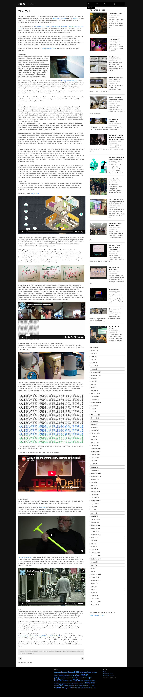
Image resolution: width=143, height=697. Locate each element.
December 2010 (96, 574)
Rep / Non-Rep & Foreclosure (114, 328)
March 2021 (94, 424)
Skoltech (75, 18)
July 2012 (94, 540)
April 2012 (94, 547)
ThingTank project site (48, 48)
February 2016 (95, 455)
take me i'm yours (91, 680)
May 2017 (94, 439)
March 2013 (94, 516)
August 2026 (95, 350)
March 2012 (94, 550)
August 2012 (95, 537)
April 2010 (94, 592)
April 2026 (94, 363)
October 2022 (95, 418)
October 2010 (95, 577)
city (87, 672)
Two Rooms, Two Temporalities (114, 268)
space (76, 680)
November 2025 (96, 372)
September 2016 (96, 452)
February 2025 (95, 393)
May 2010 (94, 589)
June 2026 (94, 357)
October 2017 (95, 436)
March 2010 (94, 596)
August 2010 (95, 583)
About (89, 4)
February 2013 (95, 519)
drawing (56, 675)
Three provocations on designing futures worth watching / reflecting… (116, 202)
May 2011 (94, 565)
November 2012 (96, 528)
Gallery (98, 4)
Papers (106, 4)
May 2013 (94, 513)
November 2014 (96, 473)
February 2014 (95, 491)
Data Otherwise (114, 57)
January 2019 (95, 430)
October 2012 (95, 531)
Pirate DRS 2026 (114, 39)
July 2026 (94, 354)
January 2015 (95, 470)
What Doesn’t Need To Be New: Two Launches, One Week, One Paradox (116, 137)
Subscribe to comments (108, 675)
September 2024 (96, 403)
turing (72, 685)
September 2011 (96, 559)
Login (104, 671)
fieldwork (65, 675)
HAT (79, 675)
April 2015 (94, 464)
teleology (70, 683)
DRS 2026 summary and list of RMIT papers (116, 79)
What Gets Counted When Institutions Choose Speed (115, 247)
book (76, 671)
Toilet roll (56, 685)
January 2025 (95, 396)
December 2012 (96, 525)
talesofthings (57, 683)
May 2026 (94, 360)
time (92, 682)
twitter (76, 685)
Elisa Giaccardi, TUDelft (42, 26)
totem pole (68, 685)
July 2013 (94, 507)
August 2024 (95, 406)
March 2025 (94, 390)
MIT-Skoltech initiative (59, 18)
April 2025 (94, 387)
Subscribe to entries (108, 673)
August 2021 (95, 421)
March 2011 (94, 571)
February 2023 (95, 415)
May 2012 (94, 543)
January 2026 (95, 369)
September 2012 (96, 534)
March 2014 (94, 488)
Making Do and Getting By (69, 81)
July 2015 (94, 461)
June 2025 (94, 381)
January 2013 (95, 522)
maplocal (83, 678)
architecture (69, 672)
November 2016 (96, 448)
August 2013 (95, 504)
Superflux (43, 507)
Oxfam (70, 680)
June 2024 (94, 409)
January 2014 (95, 494)
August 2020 (95, 427)
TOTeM (62, 685)
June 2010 (94, 586)
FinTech (70, 675)
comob (92, 672)
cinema (83, 672)
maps (89, 677)
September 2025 (96, 375)
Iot (77, 677)
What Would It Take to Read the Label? (115, 225)
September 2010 (96, 580)
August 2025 (95, 378)
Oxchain (66, 680)
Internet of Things (70, 678)
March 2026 (94, 366)
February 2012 (95, 553)
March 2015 (94, 467)
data (96, 672)
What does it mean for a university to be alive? (116, 158)
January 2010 (95, 599)
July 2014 (94, 482)
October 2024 (95, 399)
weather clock (76, 688)
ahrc (62, 672)
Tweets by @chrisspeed (97, 615)
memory (59, 680)
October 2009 (95, 605)
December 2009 (96, 602)
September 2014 (96, 476)
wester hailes (88, 688)
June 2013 (94, 510)
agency (57, 672)
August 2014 (95, 479)
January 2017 (95, 445)
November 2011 (96, 556)
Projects (114, 4)
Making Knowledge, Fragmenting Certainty (116, 98)
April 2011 (94, 568)
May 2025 (94, 384)
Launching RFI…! (114, 179)
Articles (59, 651)
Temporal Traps (114, 289)
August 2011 (95, 562)
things (87, 682)
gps (75, 674)
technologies (64, 683)
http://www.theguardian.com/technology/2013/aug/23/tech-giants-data (39, 636)
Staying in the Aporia (115, 14)
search (89, 7)
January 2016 (95, 458)
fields (21, 4)
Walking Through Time (63, 687)
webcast (83, 688)
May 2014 (94, 485)
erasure (61, 675)
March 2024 (94, 412)
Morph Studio (35, 193)
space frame (83, 680)
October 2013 (95, 498)
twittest (80, 685)
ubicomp (84, 685)
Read (118, 15)
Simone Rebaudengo (25, 557)
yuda (94, 688)
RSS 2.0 (30, 653)
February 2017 (95, 442)
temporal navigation (78, 683)
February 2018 (95, 433)
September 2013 (96, 501)
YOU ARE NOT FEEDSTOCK (113, 120)
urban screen (90, 685)
